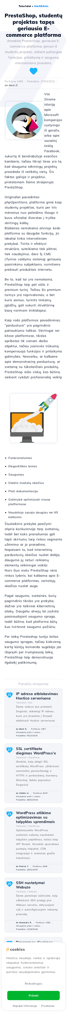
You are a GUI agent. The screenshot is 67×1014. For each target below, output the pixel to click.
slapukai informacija (25, 1005)
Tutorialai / (22, 702)
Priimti (34, 995)
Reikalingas (33, 983)
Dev (30, 702)
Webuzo (32, 891)
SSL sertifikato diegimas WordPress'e (36, 750)
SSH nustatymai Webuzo (30, 885)
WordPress (34, 757)
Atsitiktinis (41, 6)
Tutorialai (25, 6)
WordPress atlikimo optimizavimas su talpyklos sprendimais (35, 817)
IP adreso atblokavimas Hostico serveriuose (37, 696)
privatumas (48, 1005)
